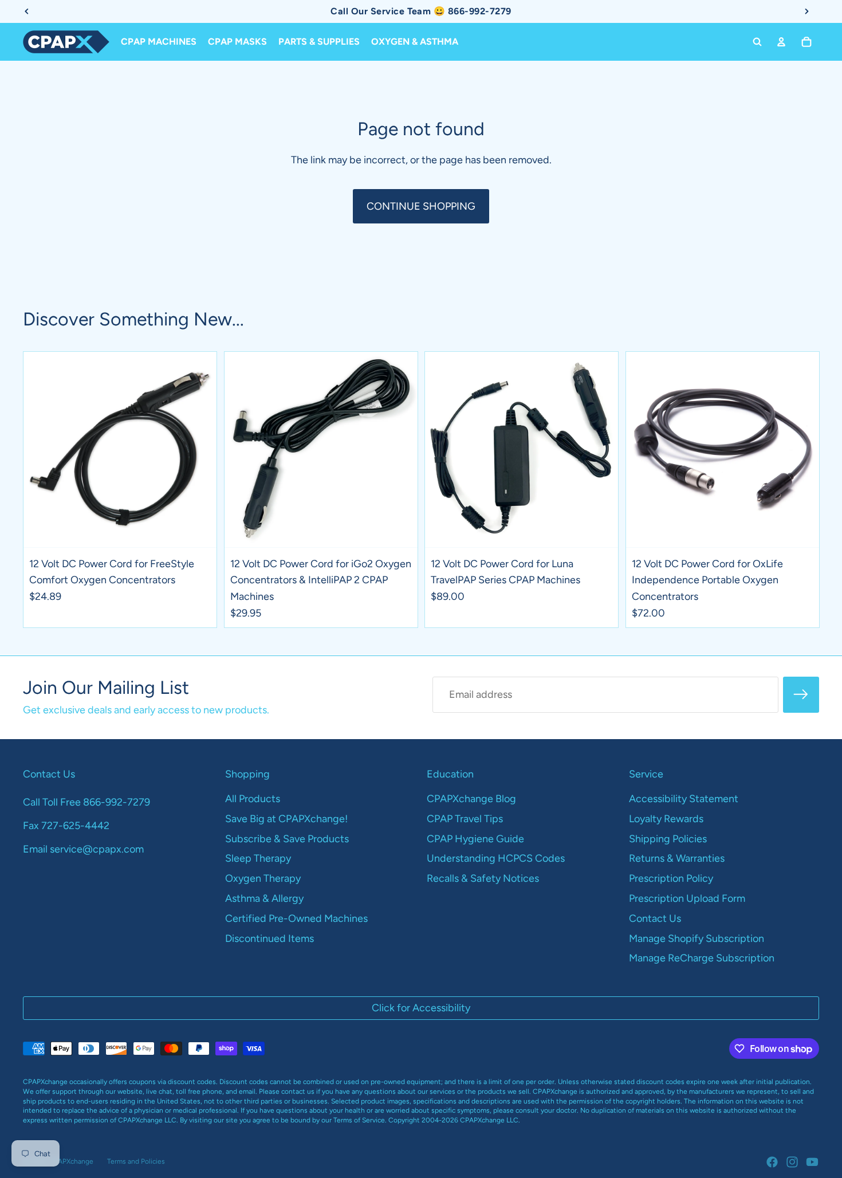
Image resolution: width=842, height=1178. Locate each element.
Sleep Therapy (258, 858)
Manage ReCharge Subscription (701, 958)
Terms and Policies (136, 1161)
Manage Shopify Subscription (696, 938)
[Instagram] (792, 1162)
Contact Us (655, 918)
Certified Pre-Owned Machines (296, 918)
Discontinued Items (269, 938)
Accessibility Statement (683, 798)
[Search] (757, 41)
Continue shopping (421, 206)
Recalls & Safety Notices (483, 878)
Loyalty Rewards (666, 818)
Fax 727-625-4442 (66, 825)
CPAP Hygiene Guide (475, 839)
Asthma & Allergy (264, 898)
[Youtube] (812, 1162)
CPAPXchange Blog (471, 798)
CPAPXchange (71, 1161)
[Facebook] (772, 1162)
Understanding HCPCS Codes (496, 858)
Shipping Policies (668, 839)
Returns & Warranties (677, 858)
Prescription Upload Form (687, 898)
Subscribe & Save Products (287, 839)
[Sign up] (801, 695)
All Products (252, 798)
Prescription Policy (671, 878)
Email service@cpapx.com (83, 849)
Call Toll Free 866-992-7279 (86, 802)
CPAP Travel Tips (465, 818)
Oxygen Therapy (263, 878)
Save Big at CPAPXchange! (286, 818)
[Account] (781, 41)
